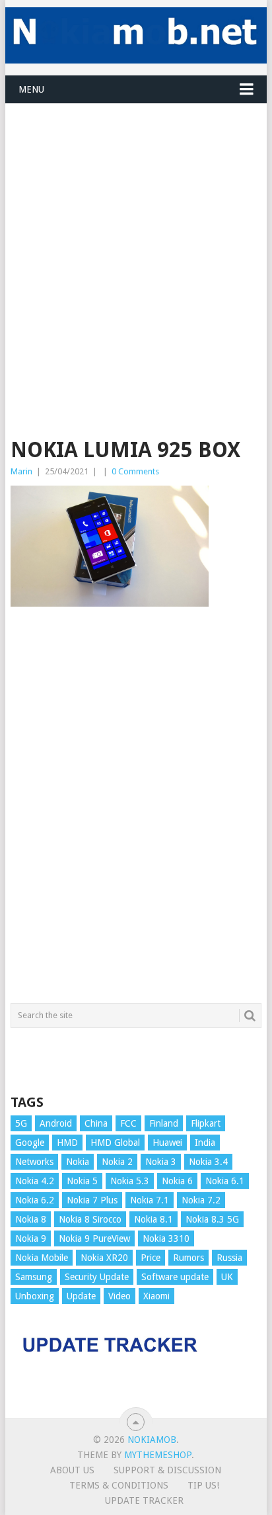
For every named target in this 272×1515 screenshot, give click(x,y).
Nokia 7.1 (149, 1200)
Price (150, 1257)
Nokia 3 (160, 1161)
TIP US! (203, 1485)
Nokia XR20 (104, 1257)
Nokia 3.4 (208, 1161)
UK (227, 1277)
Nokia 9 (30, 1238)
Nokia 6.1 (224, 1181)
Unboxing (34, 1296)
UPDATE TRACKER (144, 1500)
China (96, 1123)
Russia (229, 1257)
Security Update (97, 1277)
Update (81, 1296)
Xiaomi (156, 1296)
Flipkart (206, 1123)
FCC (128, 1123)
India (205, 1142)
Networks (34, 1161)
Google (29, 1142)
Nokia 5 (82, 1181)
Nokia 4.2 (34, 1181)
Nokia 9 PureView (94, 1238)
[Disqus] (136, 811)
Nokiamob (151, 1439)
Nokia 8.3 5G (212, 1219)
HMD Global (115, 1142)
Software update (175, 1277)
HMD (67, 1142)
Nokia (77, 1161)
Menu (31, 89)
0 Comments (135, 471)
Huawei (167, 1142)
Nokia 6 (177, 1181)
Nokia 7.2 (201, 1200)
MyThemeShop (157, 1455)
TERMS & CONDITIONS (118, 1485)
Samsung (33, 1277)
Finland (163, 1123)
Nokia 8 (30, 1219)
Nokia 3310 (166, 1238)
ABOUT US (72, 1470)
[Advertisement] (136, 240)
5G (21, 1123)
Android (56, 1123)
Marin (21, 471)
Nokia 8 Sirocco (90, 1219)
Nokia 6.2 (34, 1200)
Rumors (188, 1257)
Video (119, 1296)
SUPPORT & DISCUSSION (167, 1470)
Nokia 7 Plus (92, 1200)
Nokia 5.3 (129, 1181)
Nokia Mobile (41, 1257)
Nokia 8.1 (153, 1219)
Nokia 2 (117, 1161)
